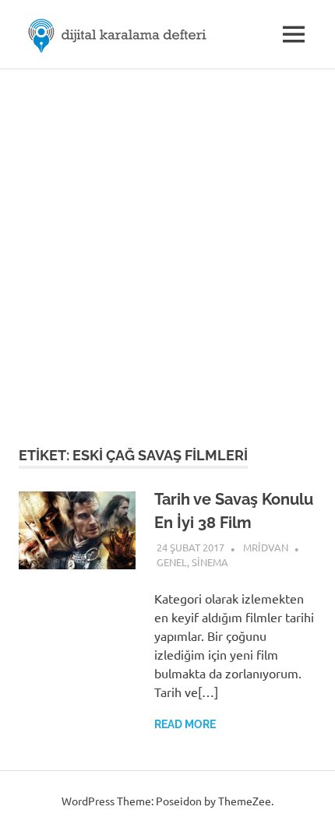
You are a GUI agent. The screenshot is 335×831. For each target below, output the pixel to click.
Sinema (210, 562)
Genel (172, 562)
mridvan (265, 547)
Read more (185, 724)
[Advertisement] (167, 244)
